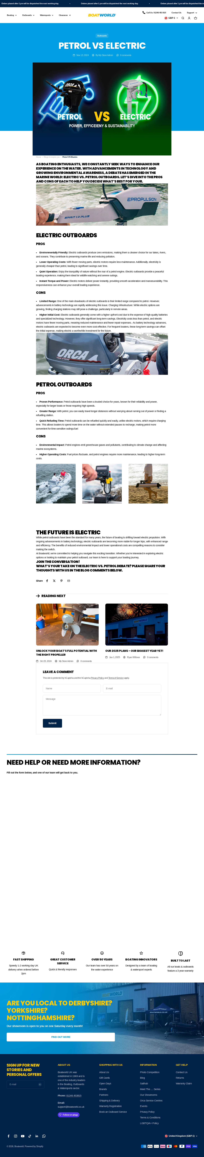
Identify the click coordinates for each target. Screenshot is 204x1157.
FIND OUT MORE (60, 1037)
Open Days (105, 1083)
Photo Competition (149, 1072)
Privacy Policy (97, 678)
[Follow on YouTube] (23, 1136)
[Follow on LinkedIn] (37, 1136)
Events (143, 1106)
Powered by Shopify (34, 1146)
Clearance (63, 15)
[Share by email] (68, 581)
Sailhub (144, 1083)
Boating (10, 15)
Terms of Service (116, 678)
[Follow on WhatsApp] (44, 1136)
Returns (180, 1077)
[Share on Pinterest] (61, 581)
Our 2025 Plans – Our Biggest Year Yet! (134, 651)
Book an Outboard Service (113, 1111)
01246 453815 (73, 1095)
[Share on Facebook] (47, 581)
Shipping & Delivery (109, 1100)
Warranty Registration (110, 1106)
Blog (142, 1077)
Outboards (27, 15)
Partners (103, 1095)
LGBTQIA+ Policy (149, 1123)
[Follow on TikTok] (30, 1136)
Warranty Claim (184, 1083)
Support (190, 13)
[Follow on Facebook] (8, 1136)
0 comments (125, 55)
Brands (103, 1089)
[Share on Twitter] (54, 581)
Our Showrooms (148, 1095)
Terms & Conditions (150, 1117)
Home (38, 157)
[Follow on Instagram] (15, 1136)
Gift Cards (104, 1077)
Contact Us (176, 13)
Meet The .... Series (150, 1089)
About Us (104, 1072)
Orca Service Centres (151, 1100)
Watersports (45, 15)
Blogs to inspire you (52, 157)
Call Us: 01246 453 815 (156, 13)
